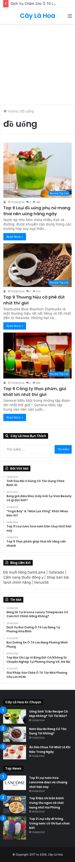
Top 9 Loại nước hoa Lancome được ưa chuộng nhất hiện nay (48, 782)
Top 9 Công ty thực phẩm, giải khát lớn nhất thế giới (34, 391)
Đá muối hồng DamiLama (24, 572)
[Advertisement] (37, 64)
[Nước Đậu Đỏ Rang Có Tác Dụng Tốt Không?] (14, 734)
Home (12, 111)
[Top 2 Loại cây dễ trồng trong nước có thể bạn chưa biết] (14, 828)
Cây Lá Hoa (55, 854)
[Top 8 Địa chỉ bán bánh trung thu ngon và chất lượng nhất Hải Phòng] (14, 804)
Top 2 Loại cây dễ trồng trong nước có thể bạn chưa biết (49, 823)
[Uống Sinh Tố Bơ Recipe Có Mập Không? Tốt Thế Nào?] (14, 716)
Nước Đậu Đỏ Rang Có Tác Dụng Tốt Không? (48, 731)
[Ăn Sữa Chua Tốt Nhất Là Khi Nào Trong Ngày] (14, 752)
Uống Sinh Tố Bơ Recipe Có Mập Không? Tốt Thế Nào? (48, 713)
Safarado (56, 572)
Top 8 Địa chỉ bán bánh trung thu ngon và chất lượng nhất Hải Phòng (46, 802)
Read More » (14, 236)
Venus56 (41, 582)
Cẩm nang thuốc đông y (23, 577)
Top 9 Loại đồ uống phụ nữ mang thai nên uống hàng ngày (36, 211)
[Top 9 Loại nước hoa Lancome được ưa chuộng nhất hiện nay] (14, 783)
